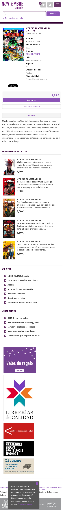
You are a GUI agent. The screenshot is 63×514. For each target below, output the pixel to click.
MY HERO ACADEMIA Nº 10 (29, 179)
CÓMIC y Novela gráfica (17, 318)
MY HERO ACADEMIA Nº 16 (29, 221)
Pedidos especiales (16, 294)
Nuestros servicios (16, 298)
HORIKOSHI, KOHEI (33, 34)
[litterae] (18, 466)
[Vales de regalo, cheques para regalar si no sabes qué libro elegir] (19, 360)
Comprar (31, 100)
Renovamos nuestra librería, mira (22, 303)
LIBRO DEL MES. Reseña (18, 276)
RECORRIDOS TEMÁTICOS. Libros (22, 280)
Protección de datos (54, 488)
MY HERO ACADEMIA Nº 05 (29, 159)
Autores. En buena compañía (20, 289)
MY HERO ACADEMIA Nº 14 (29, 199)
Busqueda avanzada (14, 18)
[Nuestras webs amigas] (18, 431)
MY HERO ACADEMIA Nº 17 (29, 242)
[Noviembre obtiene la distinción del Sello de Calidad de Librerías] (19, 398)
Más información (25, 504)
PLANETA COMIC (33, 42)
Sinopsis (31, 115)
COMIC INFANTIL (33, 54)
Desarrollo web (39, 490)
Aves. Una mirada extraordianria (21, 331)
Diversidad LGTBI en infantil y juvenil (23, 322)
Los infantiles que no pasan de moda (23, 336)
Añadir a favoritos (32, 106)
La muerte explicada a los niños (21, 327)
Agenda (10, 285)
